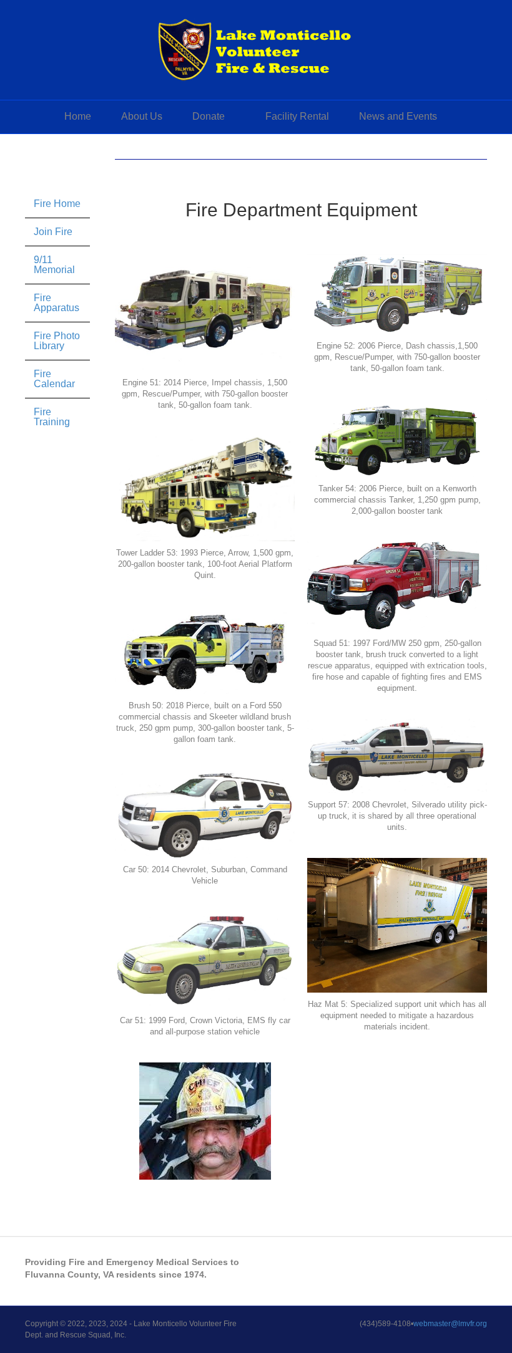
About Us (141, 116)
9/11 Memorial (54, 264)
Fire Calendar (54, 378)
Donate (208, 116)
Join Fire (53, 231)
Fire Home (57, 203)
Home (77, 116)
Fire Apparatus (56, 302)
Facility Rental (297, 116)
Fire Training (52, 417)
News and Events (398, 116)
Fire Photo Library (57, 340)
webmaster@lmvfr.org (450, 1323)
